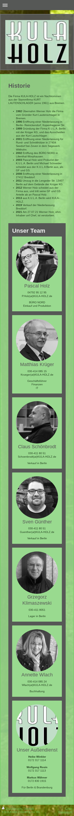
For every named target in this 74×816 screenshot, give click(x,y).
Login (68, 808)
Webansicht (65, 812)
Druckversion (14, 808)
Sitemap (29, 808)
